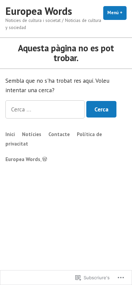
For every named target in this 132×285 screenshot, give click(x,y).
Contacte (59, 134)
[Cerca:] (45, 109)
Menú (117, 13)
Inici (10, 134)
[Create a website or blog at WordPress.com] (44, 159)
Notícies (31, 134)
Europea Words (38, 11)
